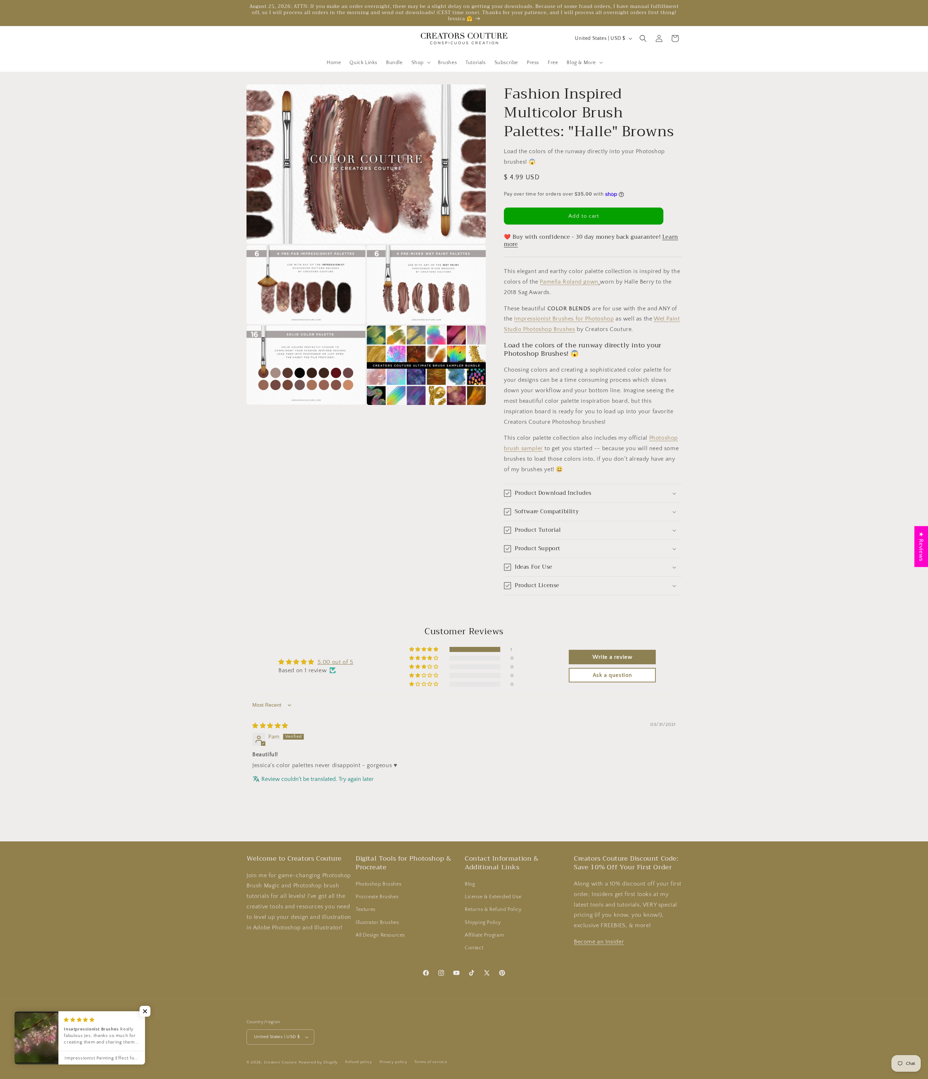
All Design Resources (380, 935)
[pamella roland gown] (599, 282)
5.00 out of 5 (335, 662)
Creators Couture (280, 1062)
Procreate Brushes (377, 897)
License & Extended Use (493, 897)
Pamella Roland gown (569, 282)
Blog (470, 884)
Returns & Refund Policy (493, 909)
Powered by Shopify (318, 1062)
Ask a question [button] (612, 675)
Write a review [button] (612, 657)
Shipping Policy (483, 922)
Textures (366, 909)
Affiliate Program (484, 935)
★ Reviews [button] (921, 546)
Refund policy (358, 1062)
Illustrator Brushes (377, 922)
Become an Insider (599, 941)
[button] (420, 62)
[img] (270, 726)
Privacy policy (393, 1062)
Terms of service (430, 1062)
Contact (474, 948)
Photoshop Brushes (378, 884)
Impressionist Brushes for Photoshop (564, 318)
